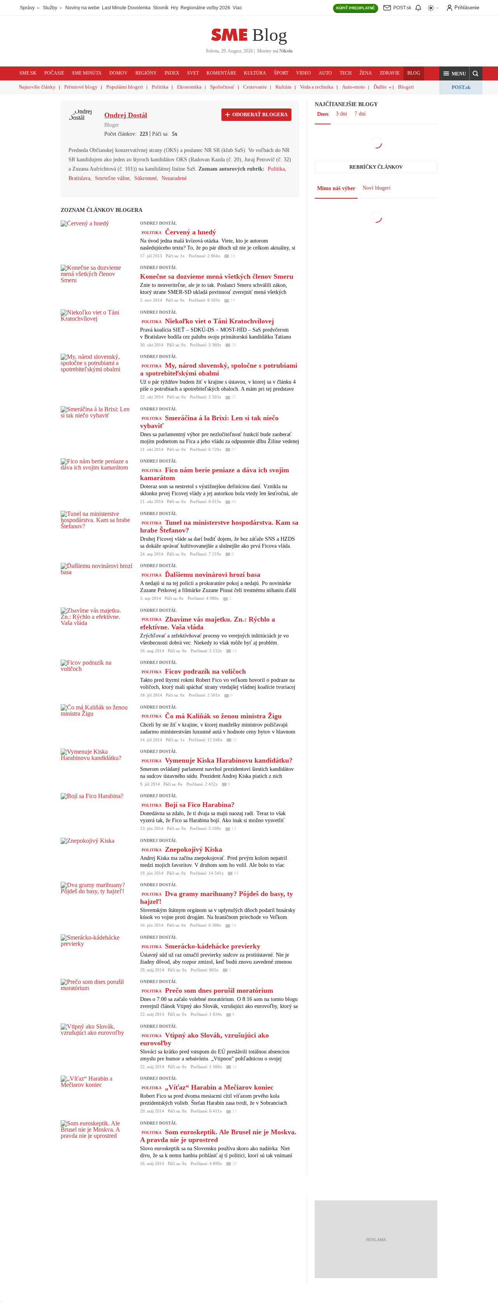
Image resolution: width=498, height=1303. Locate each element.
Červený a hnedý (190, 232)
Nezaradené (174, 178)
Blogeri (406, 87)
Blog (269, 35)
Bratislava (79, 178)
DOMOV (118, 73)
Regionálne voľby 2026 (205, 7)
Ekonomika (189, 87)
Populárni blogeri (124, 87)
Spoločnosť (222, 87)
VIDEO (303, 73)
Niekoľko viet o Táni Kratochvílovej (219, 321)
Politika (160, 87)
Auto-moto (353, 87)
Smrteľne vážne (112, 178)
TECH (346, 73)
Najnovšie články (37, 87)
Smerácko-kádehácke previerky (212, 946)
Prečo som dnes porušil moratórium (219, 990)
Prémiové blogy (81, 87)
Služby (50, 7)
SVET (193, 73)
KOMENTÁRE (221, 73)
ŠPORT (281, 73)
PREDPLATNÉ (355, 8)
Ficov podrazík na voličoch (205, 671)
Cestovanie (255, 87)
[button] (454, 73)
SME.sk (28, 73)
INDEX (172, 73)
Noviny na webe (82, 7)
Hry (174, 7)
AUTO (325, 73)
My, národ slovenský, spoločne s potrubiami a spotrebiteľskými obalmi (218, 369)
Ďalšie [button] (380, 87)
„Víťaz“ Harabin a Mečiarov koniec (219, 1087)
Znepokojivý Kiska (193, 849)
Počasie (54, 73)
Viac (237, 7)
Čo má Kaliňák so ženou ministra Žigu (223, 716)
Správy (28, 7)
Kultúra (283, 87)
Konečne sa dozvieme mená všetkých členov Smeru (216, 276)
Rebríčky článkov (376, 167)
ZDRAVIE (390, 73)
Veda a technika (316, 87)
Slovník (160, 7)
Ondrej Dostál (158, 223)
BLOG (413, 73)
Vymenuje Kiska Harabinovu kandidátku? (229, 760)
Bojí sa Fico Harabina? (200, 805)
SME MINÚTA (87, 73)
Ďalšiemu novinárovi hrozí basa (212, 574)
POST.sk (461, 87)
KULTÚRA (255, 73)
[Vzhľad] (433, 8)
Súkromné (145, 178)
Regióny (146, 73)
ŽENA (365, 73)
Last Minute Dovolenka (126, 7)
